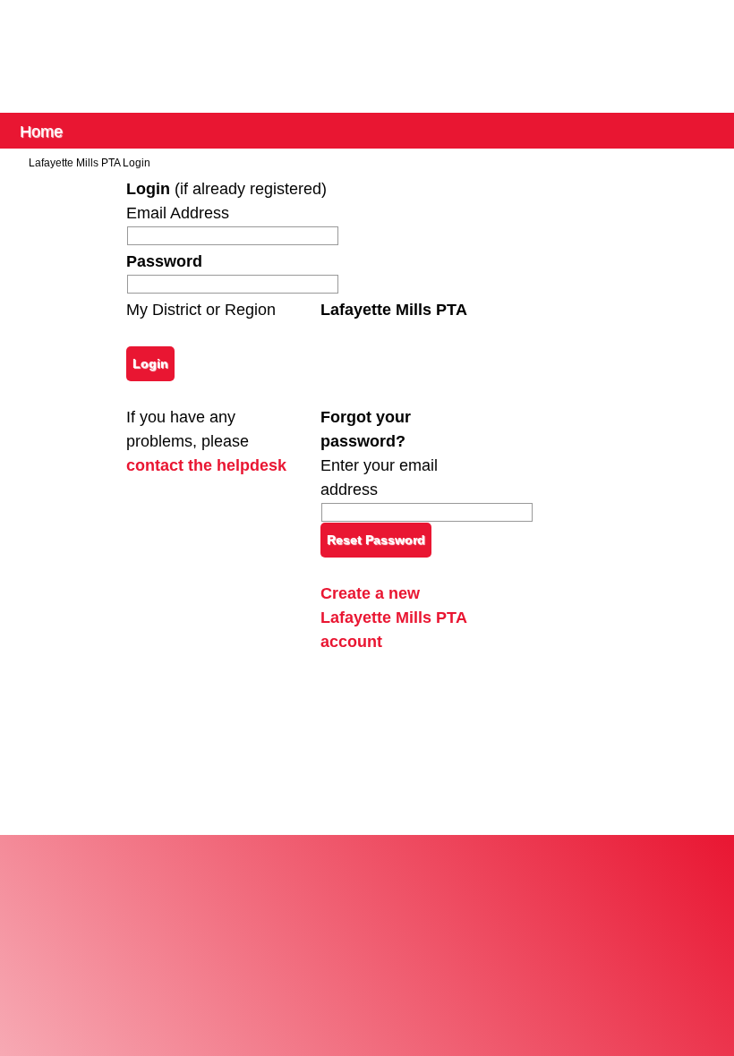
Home (41, 130)
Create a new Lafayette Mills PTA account (393, 617)
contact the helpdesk (206, 465)
